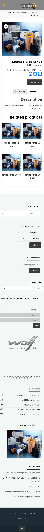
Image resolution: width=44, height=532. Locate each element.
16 (27, 378)
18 (22, 378)
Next (39, 354)
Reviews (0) (20, 92)
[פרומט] (29, 5)
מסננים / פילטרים (28, 12)
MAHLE (12, 70)
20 (16, 378)
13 (7, 376)
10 (15, 376)
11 (12, 376)
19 (19, 378)
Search (34, 270)
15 (30, 378)
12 (10, 376)
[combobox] (22, 288)
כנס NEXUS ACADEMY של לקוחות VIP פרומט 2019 (21, 491)
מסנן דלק (17, 12)
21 (14, 378)
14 (4, 376)
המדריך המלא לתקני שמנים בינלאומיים (27, 497)
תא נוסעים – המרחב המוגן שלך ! (29, 486)
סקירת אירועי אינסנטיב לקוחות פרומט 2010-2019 (23, 473)
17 (24, 378)
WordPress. (17, 513)
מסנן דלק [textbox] (22, 288)
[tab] (33, 91)
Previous (4, 354)
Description (33, 92)
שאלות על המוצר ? (34, 82)
